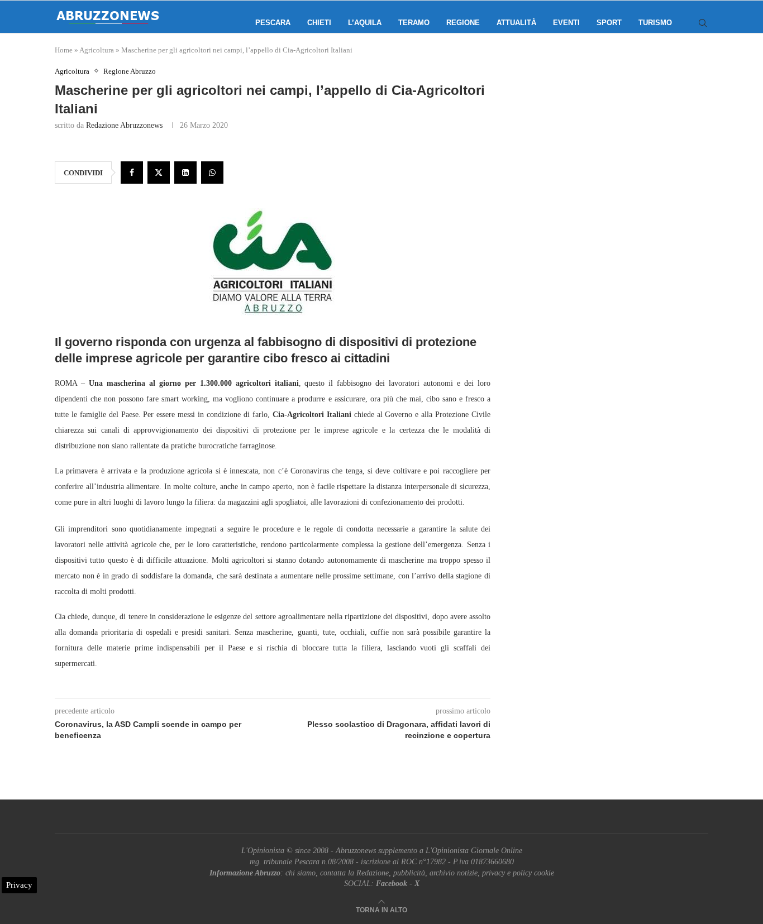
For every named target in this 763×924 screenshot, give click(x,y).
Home (64, 50)
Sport (609, 22)
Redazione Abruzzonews (124, 125)
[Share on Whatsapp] (212, 172)
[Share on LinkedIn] (185, 172)
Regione (463, 22)
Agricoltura (96, 50)
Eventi (566, 22)
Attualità (516, 22)
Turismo (655, 22)
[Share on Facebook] (132, 172)
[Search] (702, 23)
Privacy (19, 884)
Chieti (319, 22)
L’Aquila (365, 22)
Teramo (414, 22)
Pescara (272, 22)
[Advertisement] (613, 178)
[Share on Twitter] (158, 172)
